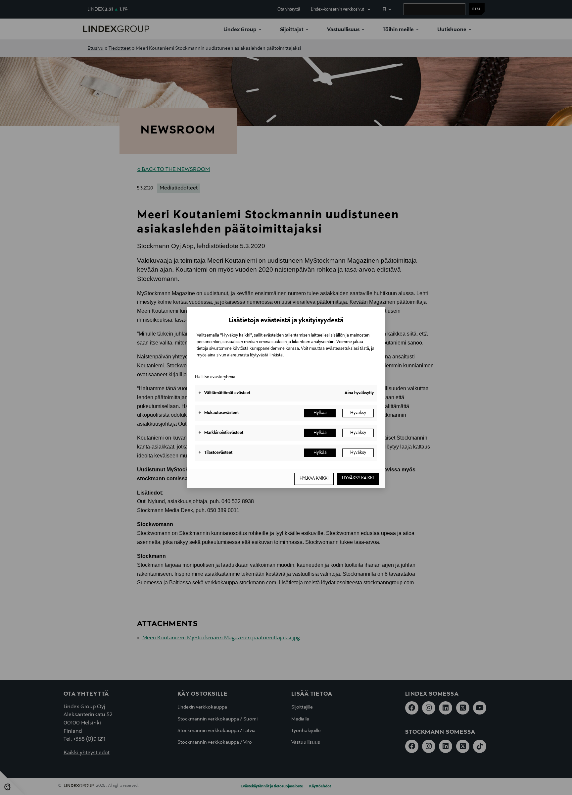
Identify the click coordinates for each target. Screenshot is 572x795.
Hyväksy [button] (358, 413)
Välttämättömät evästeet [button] (224, 393)
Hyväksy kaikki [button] (358, 478)
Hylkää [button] (320, 413)
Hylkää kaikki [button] (314, 478)
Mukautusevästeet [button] (218, 413)
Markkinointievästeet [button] (220, 433)
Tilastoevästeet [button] (215, 453)
